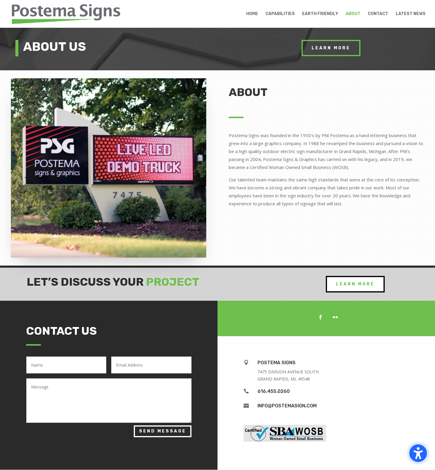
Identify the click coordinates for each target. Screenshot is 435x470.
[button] (418, 453)
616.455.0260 (273, 391)
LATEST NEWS (411, 14)
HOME (252, 14)
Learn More (331, 48)
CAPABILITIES (280, 14)
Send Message (162, 431)
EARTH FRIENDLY (320, 14)
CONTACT (378, 14)
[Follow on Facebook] (320, 317)
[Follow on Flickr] (335, 317)
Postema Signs (276, 362)
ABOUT (353, 14)
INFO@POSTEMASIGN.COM (287, 406)
